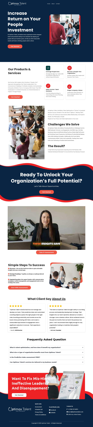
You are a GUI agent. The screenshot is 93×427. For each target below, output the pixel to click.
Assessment (38, 407)
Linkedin (53, 412)
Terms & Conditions (40, 414)
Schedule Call (38, 409)
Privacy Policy (39, 412)
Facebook (53, 410)
